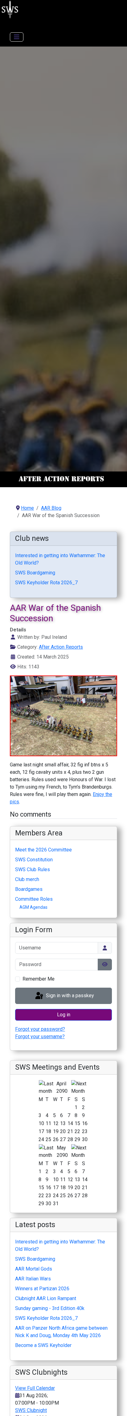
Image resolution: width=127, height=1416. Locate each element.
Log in (63, 1015)
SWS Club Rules (32, 869)
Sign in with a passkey (69, 995)
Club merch (27, 879)
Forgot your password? (40, 1029)
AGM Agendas (33, 907)
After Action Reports (61, 647)
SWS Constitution (34, 860)
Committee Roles (34, 899)
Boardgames (29, 889)
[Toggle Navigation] (16, 37)
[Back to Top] (116, 1404)
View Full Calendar (35, 1388)
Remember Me (39, 979)
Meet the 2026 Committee (43, 850)
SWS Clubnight (31, 1410)
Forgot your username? (40, 1036)
